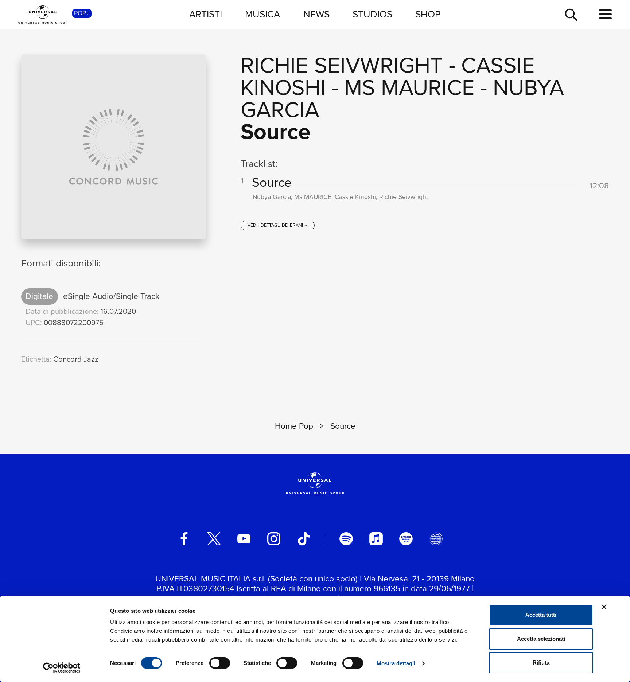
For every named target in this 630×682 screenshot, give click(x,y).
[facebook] (184, 538)
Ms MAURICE (409, 87)
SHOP (428, 14)
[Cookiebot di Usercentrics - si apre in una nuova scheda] (62, 667)
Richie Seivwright (342, 65)
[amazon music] (406, 538)
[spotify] (346, 538)
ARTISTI (205, 14)
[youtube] (244, 538)
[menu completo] (605, 14)
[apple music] (376, 538)
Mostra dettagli (396, 663)
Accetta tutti (540, 615)
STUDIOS (372, 14)
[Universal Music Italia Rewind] (435, 538)
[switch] (219, 663)
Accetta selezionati (541, 639)
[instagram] (274, 538)
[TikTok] (303, 538)
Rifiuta (541, 662)
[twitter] (214, 538)
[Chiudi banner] (604, 606)
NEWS (316, 14)
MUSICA (262, 14)
